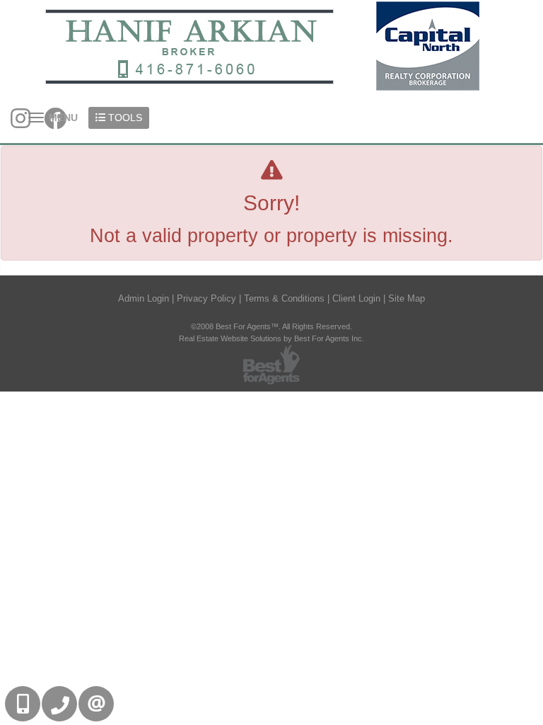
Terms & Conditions (284, 298)
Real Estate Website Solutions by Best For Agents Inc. (271, 338)
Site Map (406, 298)
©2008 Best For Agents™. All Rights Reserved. (271, 326)
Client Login (356, 298)
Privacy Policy (206, 298)
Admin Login (143, 298)
